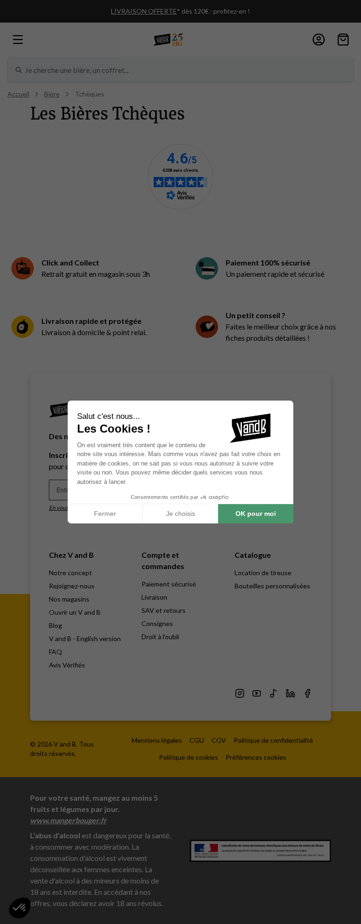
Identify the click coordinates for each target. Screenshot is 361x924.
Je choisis (180, 513)
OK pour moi (255, 513)
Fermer (105, 513)
